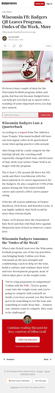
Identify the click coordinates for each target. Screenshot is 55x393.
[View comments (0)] (14, 46)
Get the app (40, 380)
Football (7, 12)
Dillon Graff (14, 37)
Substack (14, 387)
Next (46, 359)
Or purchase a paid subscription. (27, 346)
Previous (10, 359)
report (23, 132)
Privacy (40, 371)
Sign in (49, 4)
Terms (47, 371)
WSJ (26, 285)
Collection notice (27, 374)
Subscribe (39, 4)
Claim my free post (27, 339)
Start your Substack (20, 380)
